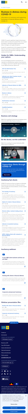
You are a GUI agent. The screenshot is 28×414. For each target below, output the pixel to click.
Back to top (13, 322)
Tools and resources (5, 350)
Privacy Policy (16, 400)
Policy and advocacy (6, 352)
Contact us (3, 332)
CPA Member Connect (7, 339)
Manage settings (14, 404)
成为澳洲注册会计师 (6, 357)
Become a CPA (4, 342)
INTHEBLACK (5, 366)
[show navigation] (26, 2)
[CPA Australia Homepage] (4, 2)
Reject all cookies (14, 407)
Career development (6, 347)
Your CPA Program (5, 345)
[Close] (25, 395)
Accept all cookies (14, 411)
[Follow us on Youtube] (5, 379)
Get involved (4, 335)
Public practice (4, 355)
